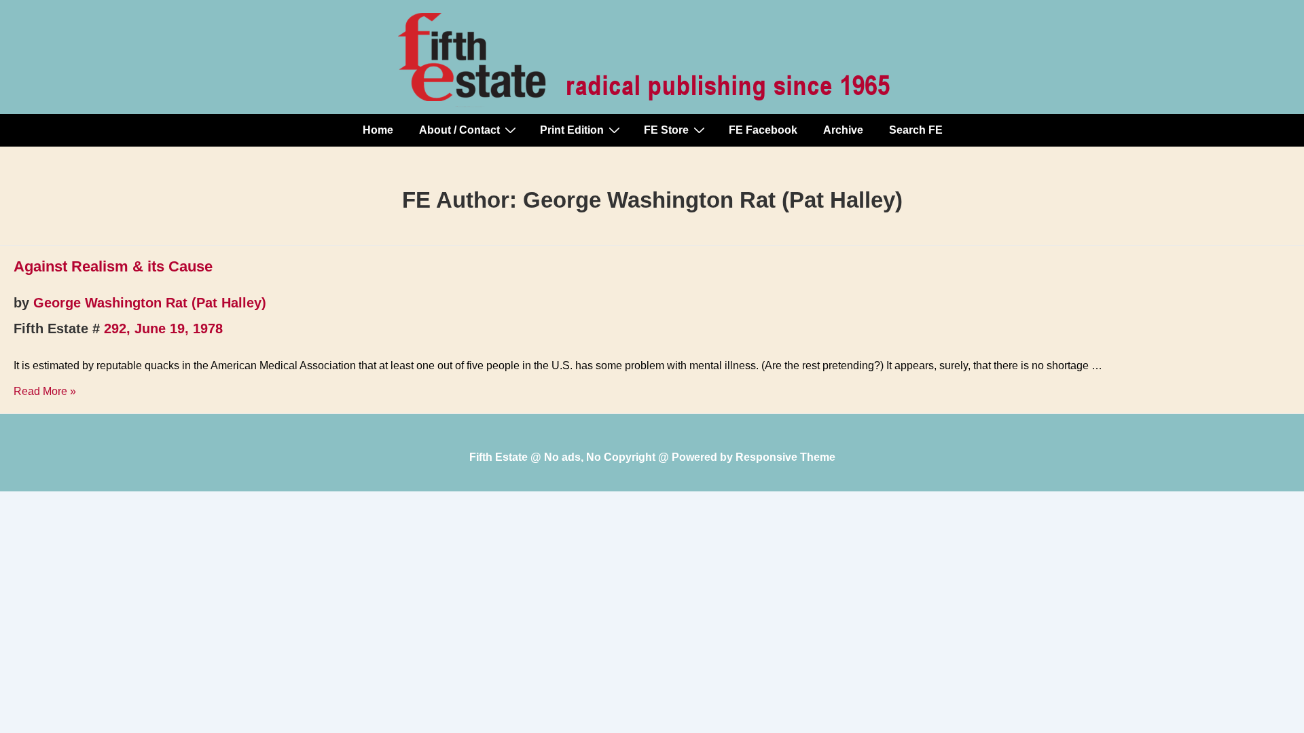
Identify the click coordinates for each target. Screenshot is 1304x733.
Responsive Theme (785, 457)
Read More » (45, 391)
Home (378, 130)
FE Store (666, 130)
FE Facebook (763, 130)
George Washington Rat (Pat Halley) (149, 302)
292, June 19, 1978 (163, 328)
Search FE (916, 130)
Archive (843, 130)
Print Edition (572, 130)
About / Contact (459, 130)
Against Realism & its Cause (113, 266)
